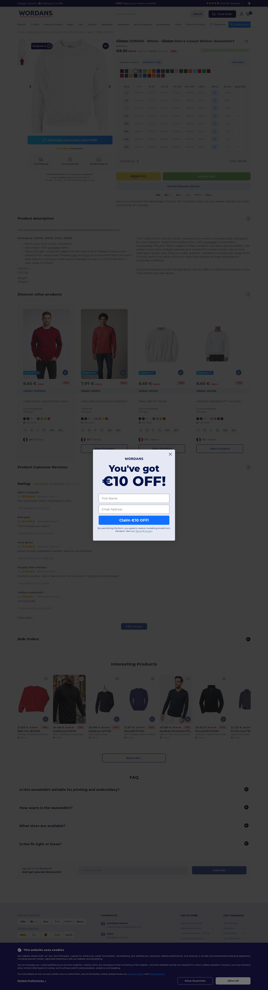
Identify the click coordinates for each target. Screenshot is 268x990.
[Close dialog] (170, 454)
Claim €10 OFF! (134, 520)
